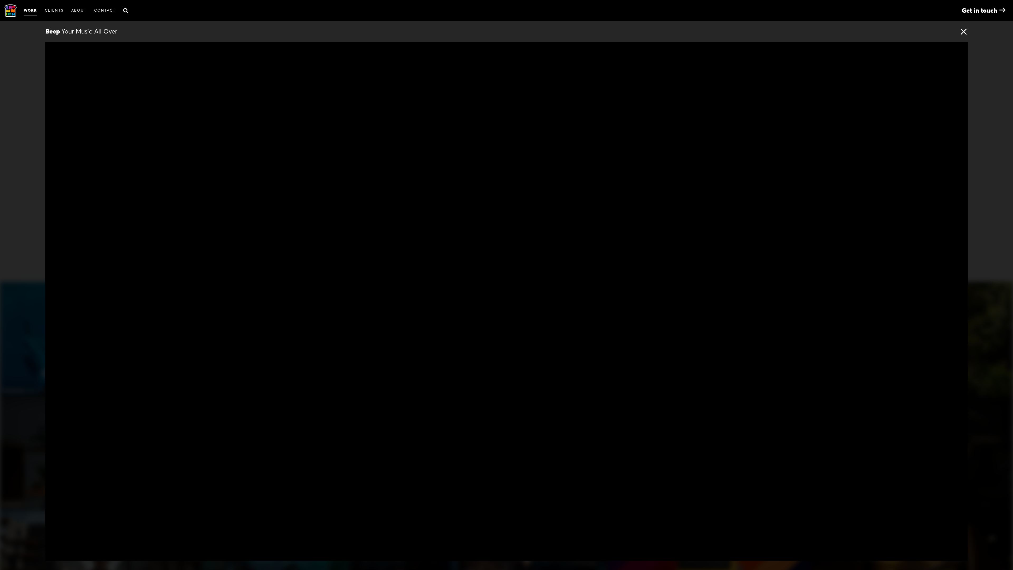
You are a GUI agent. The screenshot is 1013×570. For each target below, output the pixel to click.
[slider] (514, 555)
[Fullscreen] (961, 555)
